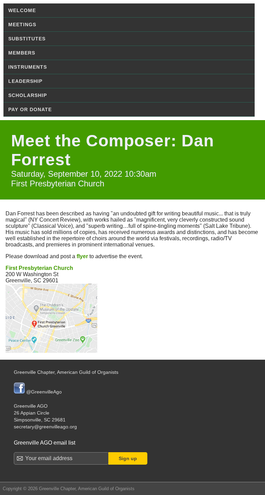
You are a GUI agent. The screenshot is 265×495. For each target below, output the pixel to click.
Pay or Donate (30, 109)
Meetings (22, 24)
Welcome (22, 10)
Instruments (27, 67)
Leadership (25, 81)
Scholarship (27, 95)
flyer (82, 256)
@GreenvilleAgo (43, 392)
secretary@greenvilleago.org (45, 426)
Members (21, 53)
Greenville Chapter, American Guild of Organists (66, 372)
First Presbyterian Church (39, 268)
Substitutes (27, 38)
